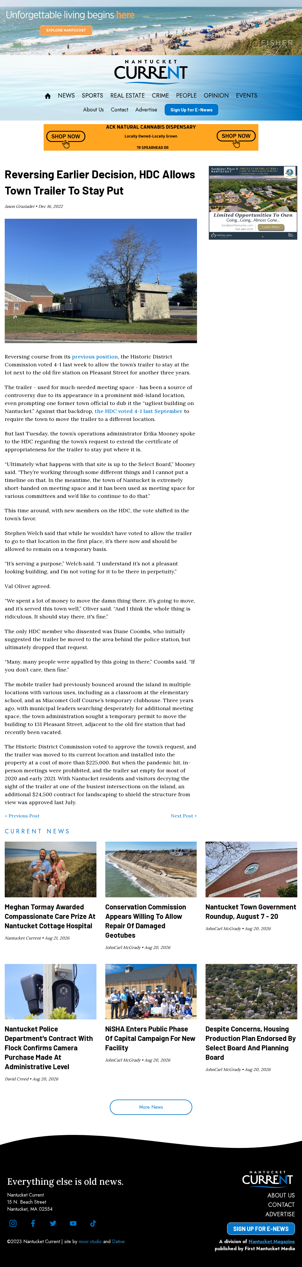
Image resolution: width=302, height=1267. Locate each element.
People (186, 96)
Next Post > (184, 816)
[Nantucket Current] (261, 1179)
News (66, 96)
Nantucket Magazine (272, 1241)
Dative (118, 1241)
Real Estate (127, 96)
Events (246, 96)
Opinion (216, 96)
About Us (93, 109)
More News (151, 1107)
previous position (95, 356)
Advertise (146, 109)
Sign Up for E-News (191, 109)
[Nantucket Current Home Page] (151, 72)
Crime (160, 96)
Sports (92, 96)
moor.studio (91, 1241)
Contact (119, 109)
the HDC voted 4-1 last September (139, 411)
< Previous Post (22, 816)
